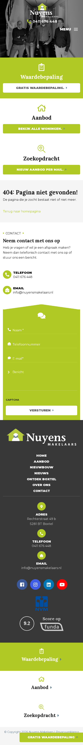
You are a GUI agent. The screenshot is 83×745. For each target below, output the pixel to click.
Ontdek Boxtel (41, 479)
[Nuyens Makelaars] (44, 10)
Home (41, 455)
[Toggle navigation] (76, 29)
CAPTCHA (12, 399)
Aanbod (41, 461)
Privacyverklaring (67, 732)
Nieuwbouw (41, 467)
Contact (41, 491)
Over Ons (41, 485)
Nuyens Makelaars (41, 732)
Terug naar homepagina (22, 211)
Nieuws (41, 473)
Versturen (40, 410)
